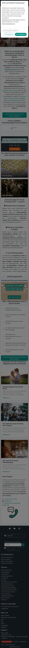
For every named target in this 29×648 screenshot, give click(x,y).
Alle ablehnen (9, 34)
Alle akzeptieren (21, 34)
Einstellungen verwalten (10, 31)
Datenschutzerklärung (8, 24)
